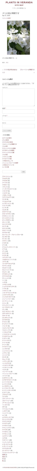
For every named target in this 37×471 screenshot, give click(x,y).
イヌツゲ (5, 191)
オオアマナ (5, 211)
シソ (3, 280)
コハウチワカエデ (7, 263)
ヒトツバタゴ (6, 382)
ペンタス (5, 405)
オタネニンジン (7, 216)
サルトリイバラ (7, 270)
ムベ (3, 415)
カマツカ (5, 228)
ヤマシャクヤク (7, 427)
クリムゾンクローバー (9, 247)
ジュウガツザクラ (7, 297)
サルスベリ (5, 268)
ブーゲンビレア (7, 402)
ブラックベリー (7, 398)
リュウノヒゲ (6, 442)
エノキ (4, 207)
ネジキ (4, 357)
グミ (3, 251)
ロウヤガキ (5, 448)
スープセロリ (6, 307)
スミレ (4, 303)
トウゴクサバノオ (7, 334)
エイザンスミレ (7, 203)
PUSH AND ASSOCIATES (10, 467)
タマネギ (5, 319)
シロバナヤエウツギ (8, 292)
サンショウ (5, 278)
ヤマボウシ (5, 432)
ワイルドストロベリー (9, 452)
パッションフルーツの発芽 (10, 163)
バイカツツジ (6, 367)
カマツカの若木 (7, 138)
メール (4, 115)
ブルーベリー (6, 400)
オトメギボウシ (7, 220)
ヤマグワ (5, 423)
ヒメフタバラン (7, 388)
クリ (3, 245)
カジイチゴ (5, 224)
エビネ (4, 209)
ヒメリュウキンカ (7, 390)
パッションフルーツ (8, 373)
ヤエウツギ (5, 421)
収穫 (3, 454)
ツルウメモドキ (7, 328)
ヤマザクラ (5, 425)
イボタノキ (5, 195)
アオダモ (5, 178)
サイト (4, 123)
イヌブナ (5, 193)
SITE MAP (19, 5)
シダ (3, 282)
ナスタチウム (6, 336)
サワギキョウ (6, 274)
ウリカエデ (5, 201)
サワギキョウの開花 (8, 150)
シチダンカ (5, 284)
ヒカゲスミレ (6, 378)
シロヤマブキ (6, 295)
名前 (4, 108)
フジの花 (5, 154)
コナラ (4, 261)
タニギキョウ (6, 317)
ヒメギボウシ (6, 386)
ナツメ (4, 344)
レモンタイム (6, 444)
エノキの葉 (5, 167)
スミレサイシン (7, 305)
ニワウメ (5, 353)
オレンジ (5, 222)
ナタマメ (5, 338)
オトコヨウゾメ (7, 218)
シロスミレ (5, 290)
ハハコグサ (5, 363)
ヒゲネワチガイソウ (8, 380)
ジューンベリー (7, 299)
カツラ (4, 226)
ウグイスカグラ (7, 197)
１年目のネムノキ (7, 161)
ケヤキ (4, 255)
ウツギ (4, 199)
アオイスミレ (6, 176)
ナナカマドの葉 (7, 158)
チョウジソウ (6, 324)
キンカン (5, 238)
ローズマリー (6, 450)
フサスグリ (5, 394)
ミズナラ (5, 411)
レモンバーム (6, 446)
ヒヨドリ (5, 392)
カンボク (5, 236)
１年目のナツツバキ (8, 165)
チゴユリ (5, 321)
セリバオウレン (7, 311)
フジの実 (5, 146)
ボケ (3, 407)
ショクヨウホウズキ (8, 286)
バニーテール (6, 371)
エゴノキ (5, 205)
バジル (4, 369)
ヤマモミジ (5, 434)
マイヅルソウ (6, 409)
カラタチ (5, 232)
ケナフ (4, 253)
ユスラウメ (5, 436)
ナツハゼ (5, 342)
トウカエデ (5, 332)
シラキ (4, 288)
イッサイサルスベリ (8, 189)
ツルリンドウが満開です (9, 144)
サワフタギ (5, 276)
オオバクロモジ (7, 214)
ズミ (7, 62)
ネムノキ (5, 359)
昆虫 (3, 456)
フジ (3, 396)
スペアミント (6, 301)
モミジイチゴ (6, 419)
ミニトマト (5, 413)
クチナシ (5, 241)
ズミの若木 (5, 140)
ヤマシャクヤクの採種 (9, 148)
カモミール (5, 230)
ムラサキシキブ (7, 417)
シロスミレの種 (7, 156)
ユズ (3, 438)
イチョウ (5, 187)
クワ (3, 249)
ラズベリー (5, 440)
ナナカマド (5, 346)
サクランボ (5, 265)
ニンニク (5, 355)
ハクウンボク (6, 361)
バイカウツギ (6, 365)
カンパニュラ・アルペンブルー (11, 234)
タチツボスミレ (7, 313)
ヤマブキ (5, 429)
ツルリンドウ (6, 330)
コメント (5, 87)
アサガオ (5, 180)
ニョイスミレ (6, 351)
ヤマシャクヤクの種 (8, 152)
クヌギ (4, 243)
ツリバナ (5, 326)
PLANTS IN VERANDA (19, 2)
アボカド (5, 184)
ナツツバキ (5, 340)
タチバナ (5, 315)
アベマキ (5, 182)
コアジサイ (5, 257)
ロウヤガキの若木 (7, 142)
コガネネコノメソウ (8, 259)
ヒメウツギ (5, 384)
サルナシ (5, 272)
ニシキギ (5, 348)
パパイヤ (5, 375)
